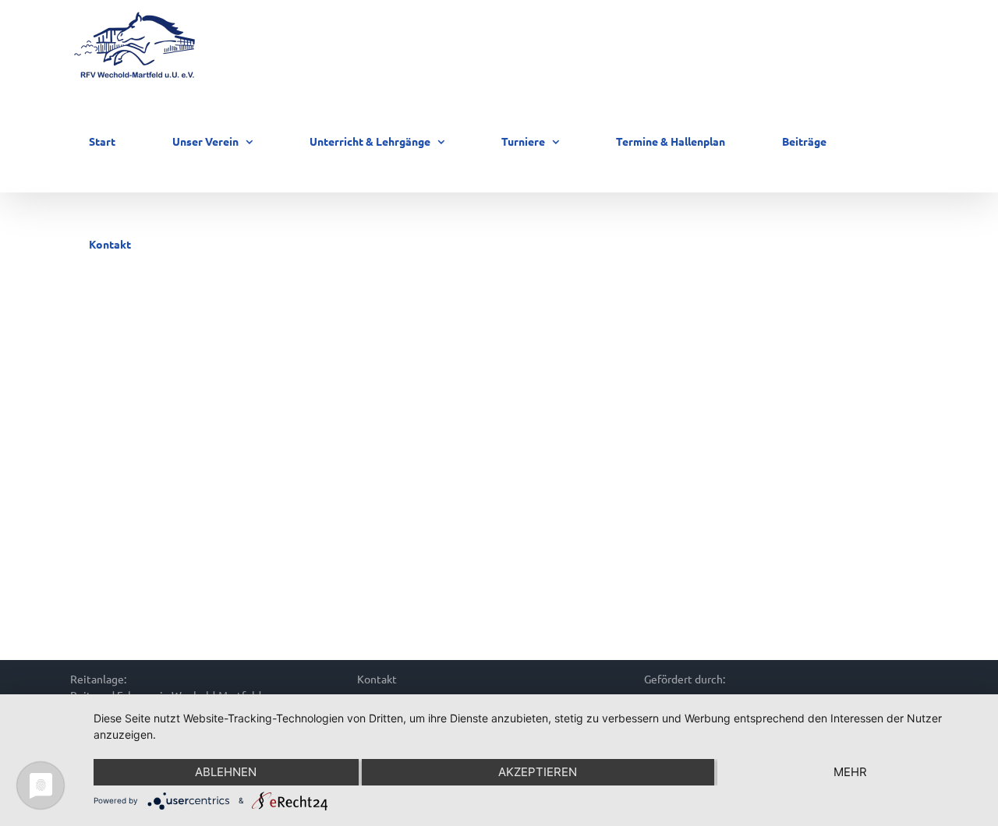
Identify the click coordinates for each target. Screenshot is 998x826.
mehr (850, 771)
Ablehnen (226, 771)
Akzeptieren (537, 771)
